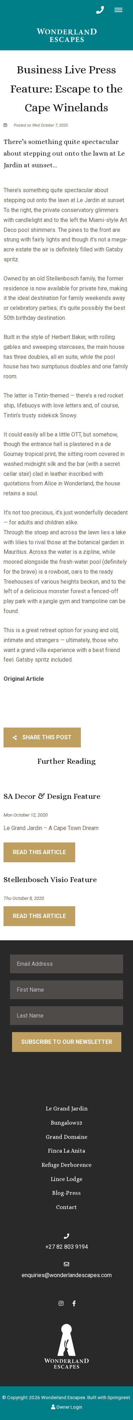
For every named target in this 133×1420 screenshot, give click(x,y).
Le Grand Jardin (67, 1108)
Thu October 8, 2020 (24, 898)
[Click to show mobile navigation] (121, 10)
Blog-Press (66, 1193)
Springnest (118, 1397)
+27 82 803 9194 (66, 1246)
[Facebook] (74, 1303)
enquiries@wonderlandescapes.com (67, 1275)
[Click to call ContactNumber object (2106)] (100, 10)
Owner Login (68, 1407)
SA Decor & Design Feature (52, 796)
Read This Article (39, 852)
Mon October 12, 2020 (26, 815)
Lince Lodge (66, 1179)
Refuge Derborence (66, 1165)
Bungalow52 (66, 1122)
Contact (66, 1207)
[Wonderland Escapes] (67, 34)
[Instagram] (61, 1303)
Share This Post (46, 737)
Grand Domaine (66, 1137)
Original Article (24, 678)
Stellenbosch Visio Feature (50, 879)
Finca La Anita (66, 1150)
